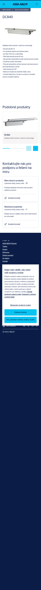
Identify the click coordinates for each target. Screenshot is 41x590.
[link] (8, 10)
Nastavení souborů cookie (20, 305)
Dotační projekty (8, 255)
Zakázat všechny (20, 312)
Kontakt (5, 261)
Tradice (5, 246)
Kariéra (5, 249)
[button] (21, 10)
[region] (20, 295)
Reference (6, 252)
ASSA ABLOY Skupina (10, 243)
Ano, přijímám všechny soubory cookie (20, 320)
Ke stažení (6, 258)
